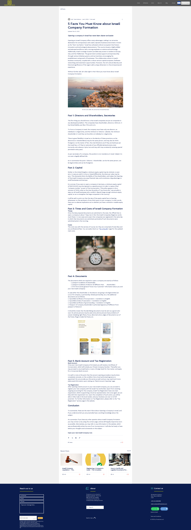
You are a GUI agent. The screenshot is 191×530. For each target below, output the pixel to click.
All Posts (62, 9)
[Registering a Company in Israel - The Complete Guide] (95, 460)
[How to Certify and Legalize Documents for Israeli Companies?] (119, 460)
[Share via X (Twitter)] (72, 437)
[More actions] (122, 19)
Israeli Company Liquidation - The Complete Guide (68, 469)
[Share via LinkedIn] (76, 437)
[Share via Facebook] (68, 437)
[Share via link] (79, 437)
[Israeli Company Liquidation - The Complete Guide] (71, 460)
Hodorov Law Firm (90, 495)
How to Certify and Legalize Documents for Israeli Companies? (118, 469)
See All (129, 450)
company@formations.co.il (25, 523)
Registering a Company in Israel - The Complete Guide (95, 469)
